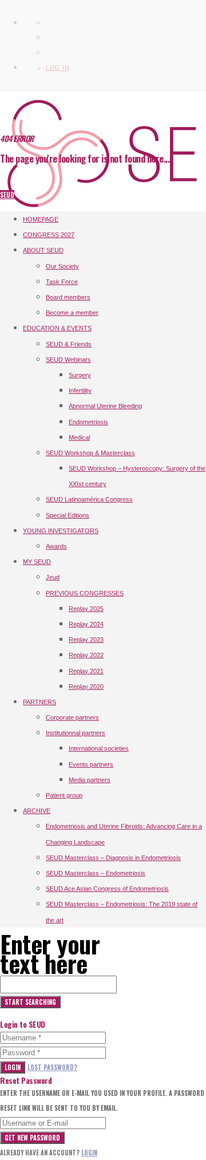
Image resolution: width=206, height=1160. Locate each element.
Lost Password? (52, 1067)
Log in (57, 67)
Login (13, 1067)
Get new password (32, 1137)
